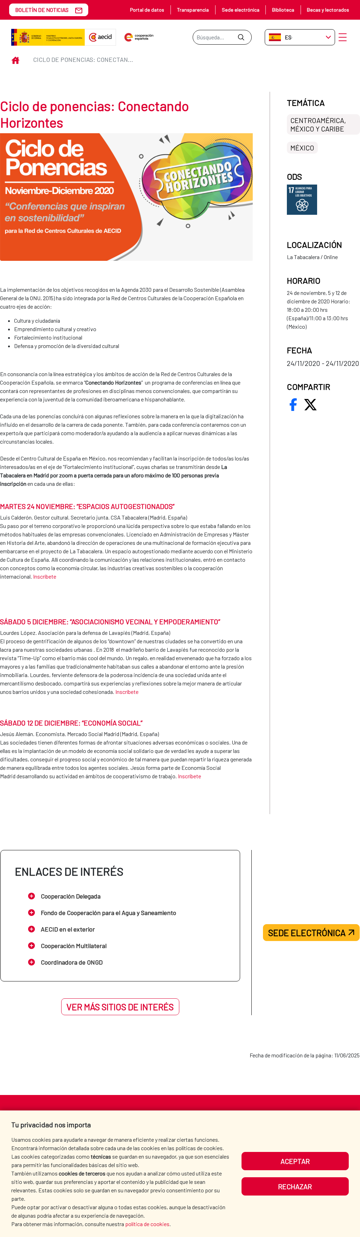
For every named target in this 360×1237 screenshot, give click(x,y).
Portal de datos (147, 10)
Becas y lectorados (328, 10)
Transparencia (193, 10)
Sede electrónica (240, 10)
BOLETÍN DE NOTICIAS (42, 9)
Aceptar (295, 1161)
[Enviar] (241, 37)
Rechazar (295, 1186)
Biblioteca (283, 10)
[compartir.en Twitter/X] (310, 404)
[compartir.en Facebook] (293, 404)
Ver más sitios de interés (120, 1006)
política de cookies (147, 1223)
